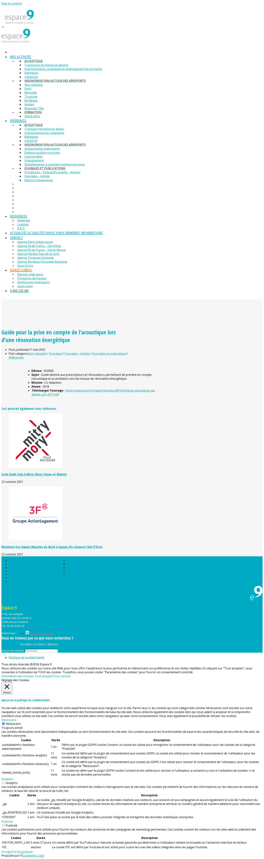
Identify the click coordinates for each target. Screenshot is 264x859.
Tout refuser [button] (62, 676)
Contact (71, 567)
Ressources (15, 581)
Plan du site (73, 561)
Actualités (72, 564)
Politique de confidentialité (82, 574)
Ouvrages (55, 354)
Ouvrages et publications (109, 354)
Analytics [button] (7, 779)
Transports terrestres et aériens (27, 564)
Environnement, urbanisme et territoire (31, 567)
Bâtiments (15, 571)
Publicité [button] (7, 822)
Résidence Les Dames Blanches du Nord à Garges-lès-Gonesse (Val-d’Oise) (51, 546)
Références (16, 357)
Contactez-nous (10, 644)
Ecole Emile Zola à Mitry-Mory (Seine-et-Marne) (34, 474)
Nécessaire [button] (8, 720)
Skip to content (11, 3)
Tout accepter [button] (43, 676)
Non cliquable (37, 354)
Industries (14, 574)
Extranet (71, 571)
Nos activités (16, 561)
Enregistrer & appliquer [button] (17, 852)
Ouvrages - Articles (77, 354)
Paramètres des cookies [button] (17, 676)
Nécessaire (13, 724)
